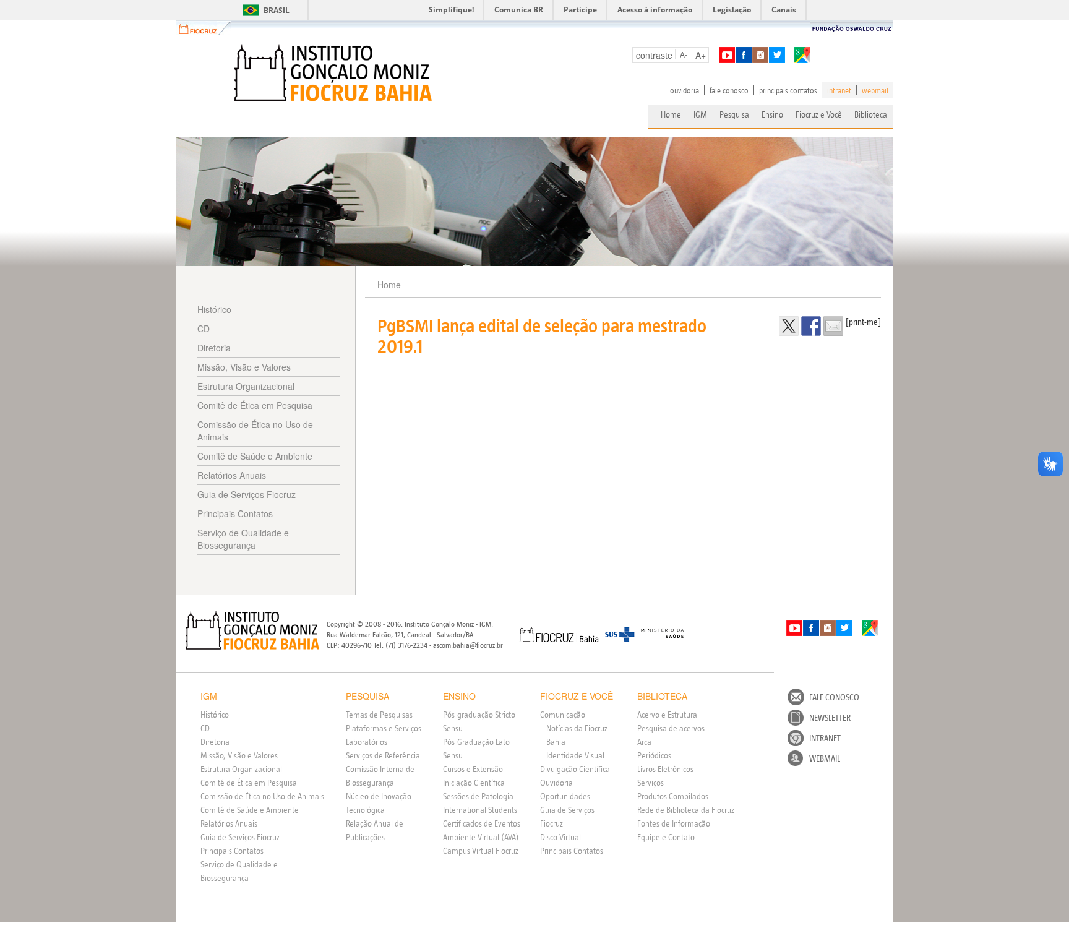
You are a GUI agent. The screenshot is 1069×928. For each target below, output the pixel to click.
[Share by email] (833, 326)
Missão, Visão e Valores (244, 367)
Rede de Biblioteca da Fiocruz (685, 810)
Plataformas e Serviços (383, 728)
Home (671, 114)
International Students (480, 810)
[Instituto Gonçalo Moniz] (331, 73)
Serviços (650, 783)
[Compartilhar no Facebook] (811, 326)
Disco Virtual (560, 837)
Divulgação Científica (575, 769)
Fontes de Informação (673, 823)
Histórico (214, 309)
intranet (839, 90)
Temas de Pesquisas (379, 715)
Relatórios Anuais (231, 475)
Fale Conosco (834, 697)
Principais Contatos (235, 513)
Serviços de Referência (383, 755)
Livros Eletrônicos (665, 769)
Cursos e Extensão (473, 769)
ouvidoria (684, 90)
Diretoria (214, 348)
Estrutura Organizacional (245, 386)
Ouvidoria (556, 783)
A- (683, 54)
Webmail (824, 758)
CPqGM (252, 630)
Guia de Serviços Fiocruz (246, 494)
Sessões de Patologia (478, 796)
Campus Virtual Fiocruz (480, 851)
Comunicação (562, 715)
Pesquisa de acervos (671, 728)
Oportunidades (565, 796)
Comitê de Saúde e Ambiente (254, 456)
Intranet (825, 738)
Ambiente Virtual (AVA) (481, 837)
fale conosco (729, 90)
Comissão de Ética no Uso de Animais (255, 430)
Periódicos (654, 755)
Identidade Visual (575, 755)
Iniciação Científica (474, 783)
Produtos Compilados (672, 796)
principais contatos (788, 90)
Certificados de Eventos (481, 823)
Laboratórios (366, 742)
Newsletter (830, 718)
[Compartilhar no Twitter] (789, 326)
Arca (644, 742)
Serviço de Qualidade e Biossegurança (243, 538)
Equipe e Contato (666, 837)
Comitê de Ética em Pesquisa (254, 405)
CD (203, 328)
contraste (654, 55)
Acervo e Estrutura (667, 715)
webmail (875, 90)
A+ (700, 55)
